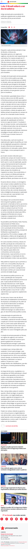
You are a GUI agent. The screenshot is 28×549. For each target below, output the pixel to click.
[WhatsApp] (14, 27)
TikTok (21, 519)
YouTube (16, 519)
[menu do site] (1, 2)
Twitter (1, 519)
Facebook (11, 519)
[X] (11, 27)
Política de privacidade (5, 545)
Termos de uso (12, 545)
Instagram (6, 519)
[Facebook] (9, 27)
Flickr (26, 519)
